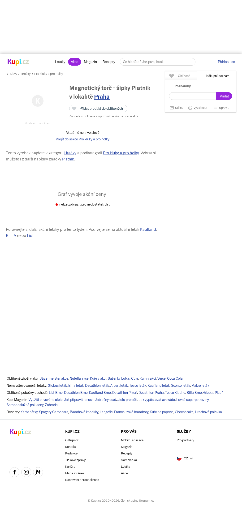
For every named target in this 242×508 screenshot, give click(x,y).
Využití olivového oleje (46, 400)
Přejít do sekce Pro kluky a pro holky (82, 139)
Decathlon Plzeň (124, 393)
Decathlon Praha (151, 393)
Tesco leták (137, 385)
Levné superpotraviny (192, 400)
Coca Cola (175, 378)
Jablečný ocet (105, 400)
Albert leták (119, 385)
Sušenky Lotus (119, 378)
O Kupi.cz (71, 440)
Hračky (25, 74)
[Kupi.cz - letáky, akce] (18, 63)
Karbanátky (29, 412)
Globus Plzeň (213, 393)
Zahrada (51, 405)
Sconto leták (180, 385)
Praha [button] (102, 96)
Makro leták (200, 385)
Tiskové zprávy (75, 460)
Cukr (134, 378)
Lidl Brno (56, 393)
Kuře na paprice (161, 412)
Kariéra (70, 466)
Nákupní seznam (217, 76)
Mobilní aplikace (132, 440)
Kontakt (70, 447)
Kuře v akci (98, 378)
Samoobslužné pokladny (25, 405)
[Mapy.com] (38, 473)
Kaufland (148, 229)
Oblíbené (184, 76)
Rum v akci (147, 378)
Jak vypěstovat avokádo (157, 400)
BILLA (11, 235)
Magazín (90, 62)
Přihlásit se (226, 62)
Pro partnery (185, 440)
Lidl (30, 235)
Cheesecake (184, 412)
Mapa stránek (74, 473)
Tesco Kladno (175, 393)
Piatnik (68, 159)
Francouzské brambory (131, 412)
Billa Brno (194, 393)
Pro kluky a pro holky (48, 74)
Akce (74, 62)
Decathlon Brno (76, 393)
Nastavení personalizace (82, 480)
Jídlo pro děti (127, 400)
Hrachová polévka (208, 412)
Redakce (71, 453)
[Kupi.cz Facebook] (14, 473)
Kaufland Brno (100, 393)
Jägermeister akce (54, 378)
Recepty (109, 62)
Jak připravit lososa (79, 400)
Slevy (13, 74)
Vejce (161, 378)
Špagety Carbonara (53, 412)
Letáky (60, 62)
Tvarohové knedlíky (84, 412)
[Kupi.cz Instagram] (26, 473)
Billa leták (76, 385)
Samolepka (129, 460)
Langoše (106, 412)
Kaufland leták (159, 385)
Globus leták (57, 385)
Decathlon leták (97, 385)
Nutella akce (79, 378)
